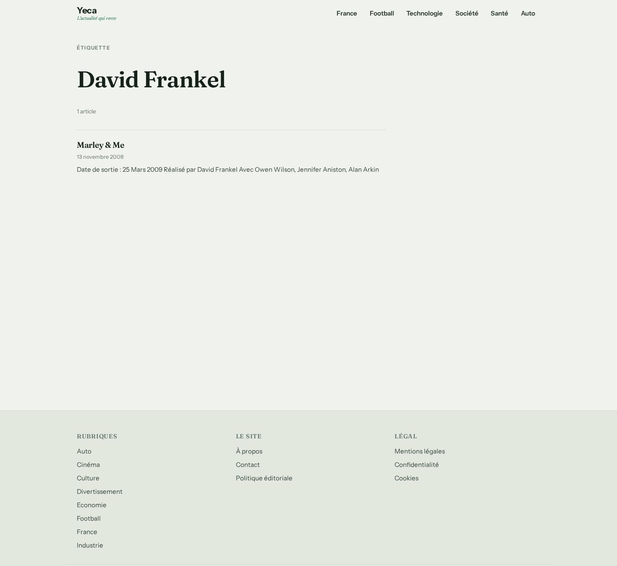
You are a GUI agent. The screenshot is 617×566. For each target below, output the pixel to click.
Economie (92, 505)
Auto (528, 13)
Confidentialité (417, 465)
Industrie (90, 545)
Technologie (424, 13)
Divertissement (100, 491)
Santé (499, 13)
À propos (249, 451)
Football (382, 13)
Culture (88, 478)
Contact (248, 465)
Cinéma (88, 465)
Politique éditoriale (264, 478)
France (347, 13)
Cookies (406, 478)
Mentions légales (420, 451)
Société (466, 13)
